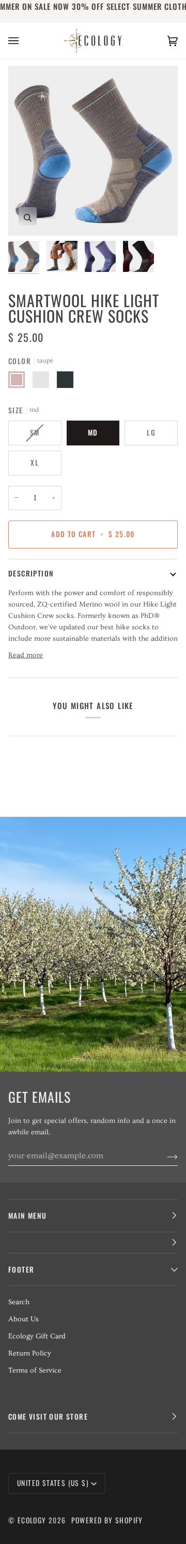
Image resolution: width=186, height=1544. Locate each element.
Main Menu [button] (27, 1215)
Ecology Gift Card (37, 1336)
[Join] (164, 1155)
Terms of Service (34, 1370)
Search (18, 1302)
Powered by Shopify (107, 1520)
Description (31, 573)
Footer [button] (21, 1269)
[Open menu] (23, 41)
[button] (93, 1242)
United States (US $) (53, 1483)
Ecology (33, 1520)
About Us (23, 1319)
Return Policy (29, 1353)
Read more (25, 655)
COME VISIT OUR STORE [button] (48, 1416)
